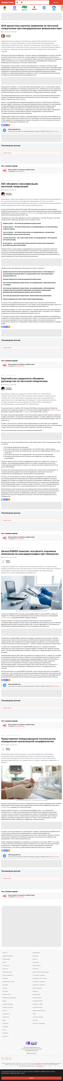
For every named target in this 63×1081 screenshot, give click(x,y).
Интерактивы (36, 994)
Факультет (5, 1036)
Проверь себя (6, 994)
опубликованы (6, 617)
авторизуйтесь (20, 171)
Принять (31, 1078)
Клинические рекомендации (41, 972)
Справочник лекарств (39, 984)
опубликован (31, 213)
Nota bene (5, 991)
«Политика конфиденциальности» (31, 1047)
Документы (36, 962)
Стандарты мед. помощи (40, 978)
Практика (14, 375)
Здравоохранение (7, 956)
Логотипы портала (38, 1017)
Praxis (4, 1029)
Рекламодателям (37, 1000)
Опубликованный (17, 59)
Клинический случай (8, 981)
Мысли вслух (6, 1013)
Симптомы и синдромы (39, 981)
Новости (8, 375)
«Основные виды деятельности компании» (31, 1048)
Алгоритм (5, 978)
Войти (57, 2)
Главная (3, 22)
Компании (35, 956)
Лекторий (5, 984)
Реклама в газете (38, 1007)
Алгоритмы (36, 968)
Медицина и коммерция (9, 997)
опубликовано (54, 410)
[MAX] (4, 125)
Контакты (35, 1020)
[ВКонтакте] (7, 125)
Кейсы (34, 1013)
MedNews (5, 1033)
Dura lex (4, 1010)
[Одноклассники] (9, 125)
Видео (4, 1020)
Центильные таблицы (39, 975)
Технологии (5, 965)
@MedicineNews (54, 131)
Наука (4, 962)
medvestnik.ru (40, 1066)
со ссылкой (26, 412)
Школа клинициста (10, 22)
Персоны (35, 959)
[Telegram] (2, 125)
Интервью (5, 1026)
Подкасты (35, 991)
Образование (6, 959)
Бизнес (4, 1000)
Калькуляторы (37, 965)
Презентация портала (39, 1010)
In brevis (18, 22)
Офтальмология (37, 997)
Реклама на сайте (38, 1004)
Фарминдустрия (7, 972)
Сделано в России (7, 1007)
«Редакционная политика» (31, 1050)
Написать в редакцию (39, 1023)
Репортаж (5, 1023)
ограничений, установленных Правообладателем (47, 1063)
